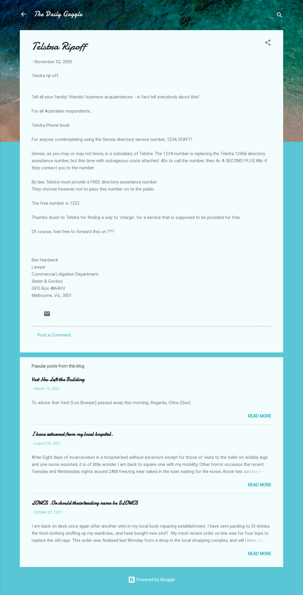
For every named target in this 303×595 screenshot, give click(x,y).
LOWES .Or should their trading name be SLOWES (85, 503)
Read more (259, 416)
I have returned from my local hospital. (72, 434)
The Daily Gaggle (58, 14)
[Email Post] (47, 315)
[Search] (279, 16)
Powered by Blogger (155, 579)
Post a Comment (54, 335)
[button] (267, 43)
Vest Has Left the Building (58, 379)
